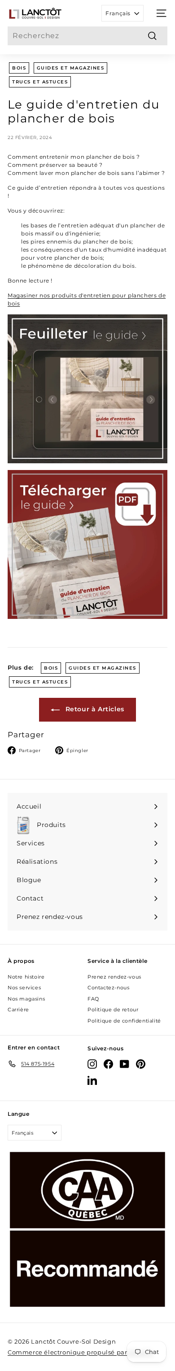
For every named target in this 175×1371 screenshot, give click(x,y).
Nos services (24, 987)
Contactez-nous (108, 987)
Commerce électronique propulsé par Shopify (80, 1352)
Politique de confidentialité (124, 1021)
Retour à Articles (93, 709)
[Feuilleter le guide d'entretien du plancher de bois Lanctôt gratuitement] (87, 388)
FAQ (93, 999)
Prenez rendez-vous (114, 977)
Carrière (18, 1009)
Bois (19, 68)
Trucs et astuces (40, 82)
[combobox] (87, 35)
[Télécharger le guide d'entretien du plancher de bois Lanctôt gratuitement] (87, 544)
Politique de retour (113, 1009)
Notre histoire (26, 977)
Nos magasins (26, 999)
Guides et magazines (71, 68)
